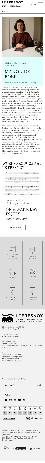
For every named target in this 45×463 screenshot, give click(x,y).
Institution (12, 254)
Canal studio (32, 257)
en (35, 4)
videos (32, 276)
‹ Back (5, 11)
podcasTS (12, 277)
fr (32, 4)
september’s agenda (32, 298)
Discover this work (16, 227)
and (12, 256)
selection (12, 258)
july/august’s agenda (12, 298)
